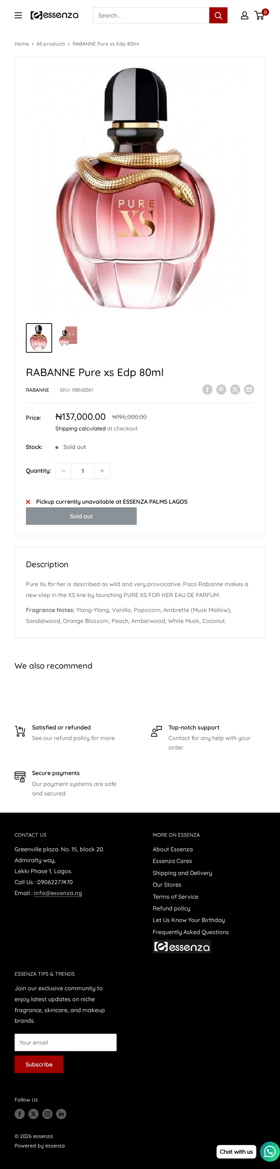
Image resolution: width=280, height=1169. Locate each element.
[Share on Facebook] (207, 389)
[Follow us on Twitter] (33, 1114)
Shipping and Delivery (182, 872)
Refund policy (171, 908)
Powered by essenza (40, 1145)
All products (50, 43)
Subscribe (39, 1064)
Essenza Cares (172, 860)
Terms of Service (175, 896)
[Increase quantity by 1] (102, 471)
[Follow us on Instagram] (47, 1114)
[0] (259, 15)
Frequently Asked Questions (191, 932)
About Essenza (173, 849)
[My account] (244, 15)
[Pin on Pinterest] (221, 389)
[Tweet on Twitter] (235, 389)
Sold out (81, 516)
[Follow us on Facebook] (20, 1114)
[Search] (218, 15)
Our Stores (167, 884)
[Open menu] (18, 15)
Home (22, 43)
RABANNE (37, 390)
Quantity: (38, 470)
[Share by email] (249, 389)
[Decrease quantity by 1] (63, 471)
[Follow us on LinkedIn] (61, 1114)
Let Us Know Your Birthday (189, 920)
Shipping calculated (80, 428)
